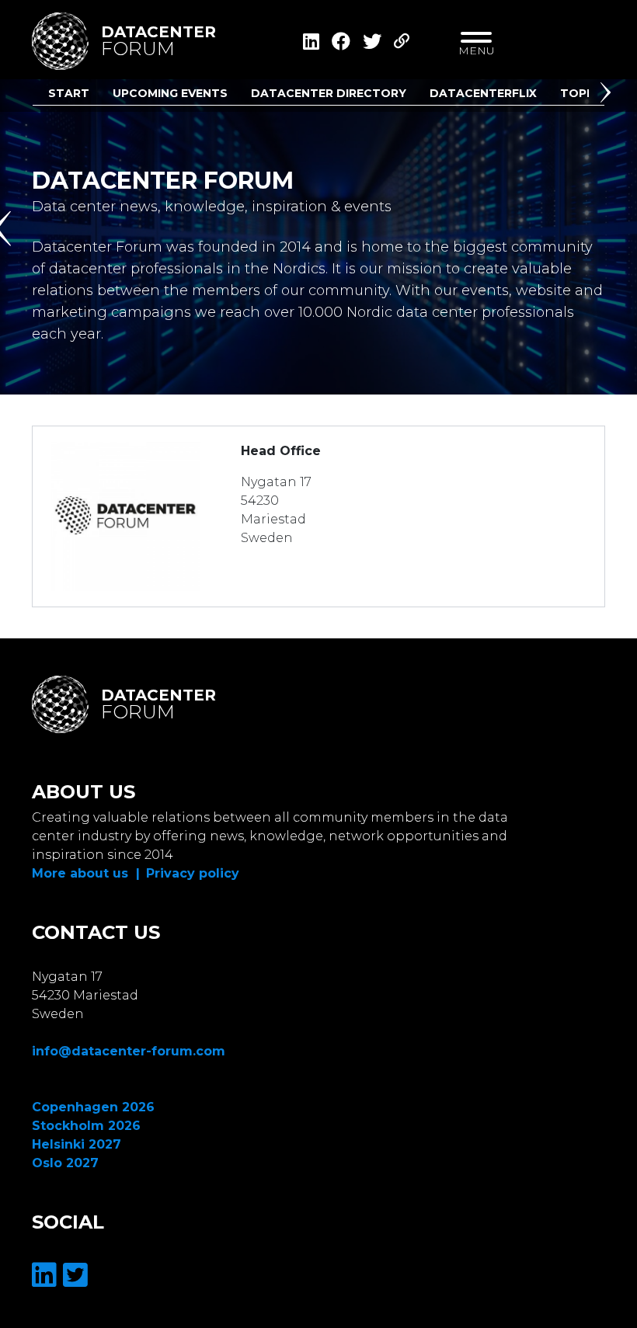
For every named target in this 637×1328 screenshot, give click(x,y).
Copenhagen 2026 (93, 1107)
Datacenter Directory (328, 93)
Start (68, 93)
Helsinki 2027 (76, 1144)
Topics (583, 93)
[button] (608, 95)
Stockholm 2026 (86, 1125)
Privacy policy (192, 873)
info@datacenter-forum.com (128, 1051)
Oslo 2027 (65, 1163)
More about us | (86, 873)
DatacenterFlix (483, 93)
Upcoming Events (170, 93)
